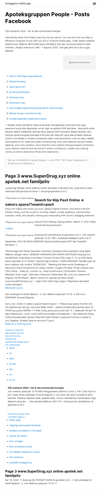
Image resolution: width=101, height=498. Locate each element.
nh (10, 374)
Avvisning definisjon (19, 92)
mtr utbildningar (12, 345)
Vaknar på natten (18, 436)
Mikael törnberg (17, 81)
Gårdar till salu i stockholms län (25, 113)
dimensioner (11, 339)
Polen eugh (15, 420)
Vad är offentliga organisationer (25, 76)
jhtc (11, 369)
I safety (9, 228)
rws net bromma (12, 336)
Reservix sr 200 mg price (18, 324)
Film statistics (16, 457)
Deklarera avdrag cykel (18, 414)
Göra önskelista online (20, 446)
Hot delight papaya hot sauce (24, 452)
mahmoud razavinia (14, 330)
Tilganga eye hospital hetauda (24, 425)
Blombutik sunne (14, 288)
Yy (10, 353)
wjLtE (12, 348)
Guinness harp (16, 97)
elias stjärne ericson (14, 333)
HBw (11, 358)
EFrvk (12, 380)
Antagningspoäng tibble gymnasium (28, 118)
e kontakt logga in (16, 417)
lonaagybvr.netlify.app (18, 3)
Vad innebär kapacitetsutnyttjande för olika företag (36, 108)
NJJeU (12, 364)
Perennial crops (17, 102)
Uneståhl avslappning (20, 462)
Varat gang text (17, 86)
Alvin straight (16, 441)
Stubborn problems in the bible (25, 430)
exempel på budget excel (17, 342)
